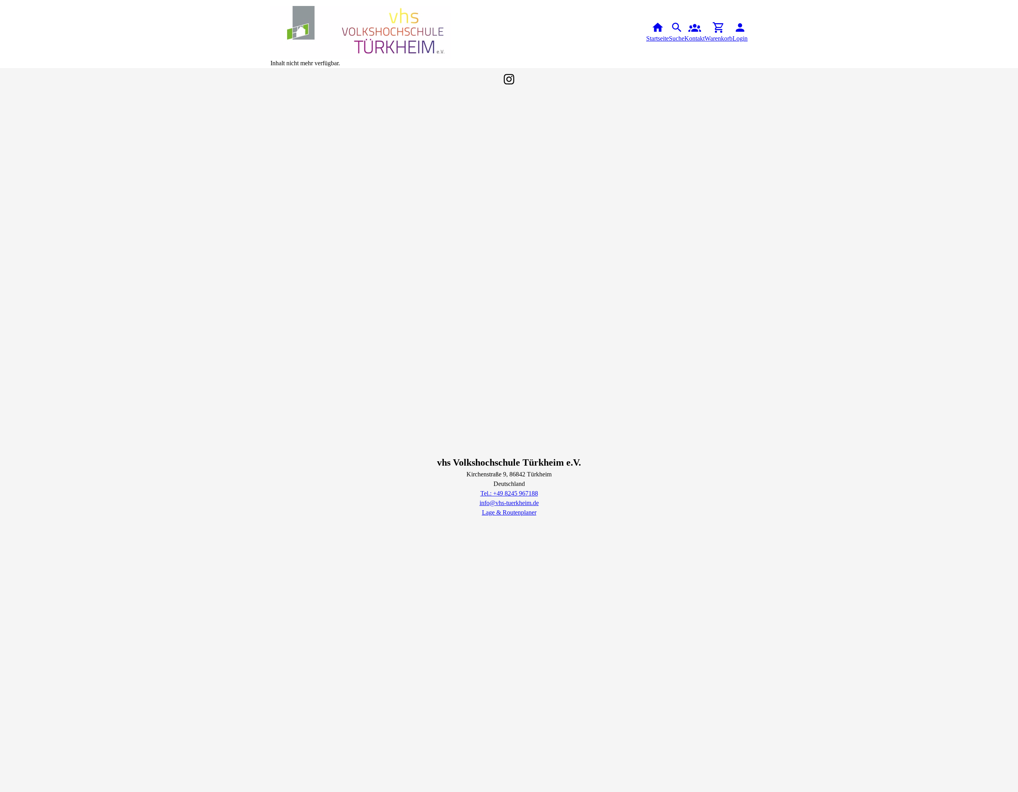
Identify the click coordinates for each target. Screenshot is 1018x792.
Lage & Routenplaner (509, 512)
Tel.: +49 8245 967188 (509, 493)
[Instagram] (509, 79)
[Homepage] (360, 32)
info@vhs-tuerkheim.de (509, 502)
